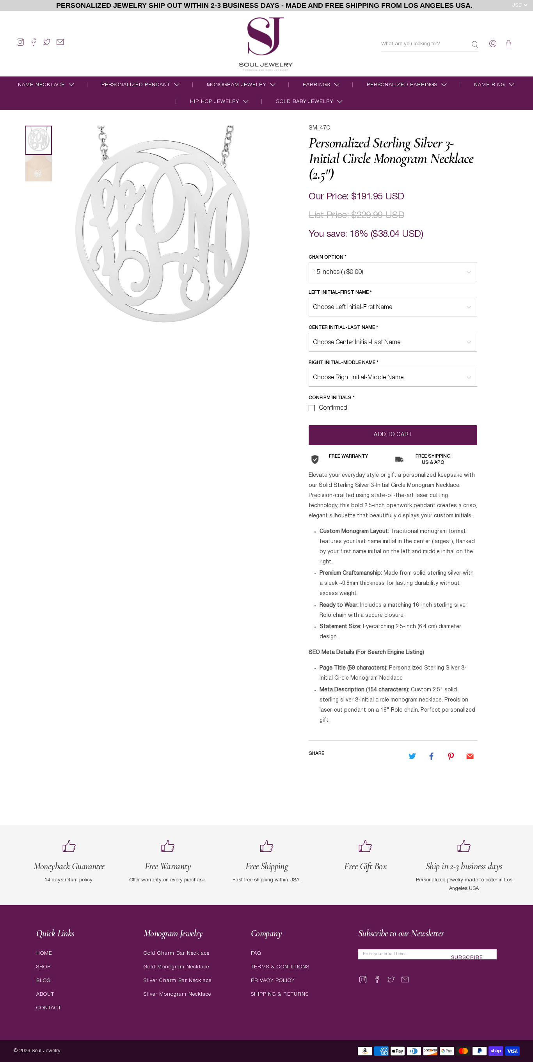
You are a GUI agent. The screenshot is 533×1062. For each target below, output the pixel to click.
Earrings (316, 85)
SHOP (43, 967)
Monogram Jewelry (236, 85)
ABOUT (45, 994)
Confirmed (333, 408)
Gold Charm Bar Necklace (177, 953)
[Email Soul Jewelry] (60, 45)
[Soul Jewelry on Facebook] (33, 45)
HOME (44, 953)
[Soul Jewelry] (266, 44)
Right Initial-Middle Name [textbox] (343, 363)
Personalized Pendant (135, 85)
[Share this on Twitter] (412, 756)
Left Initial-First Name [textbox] (340, 292)
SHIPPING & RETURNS (280, 994)
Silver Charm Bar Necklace (177, 981)
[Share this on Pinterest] (450, 756)
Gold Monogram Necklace (176, 967)
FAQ (256, 953)
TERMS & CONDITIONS (280, 967)
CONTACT (48, 1008)
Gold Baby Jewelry (304, 101)
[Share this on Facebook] (431, 756)
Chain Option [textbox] (327, 257)
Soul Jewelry (46, 1051)
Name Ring (489, 85)
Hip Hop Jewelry (214, 101)
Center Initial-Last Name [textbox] (343, 327)
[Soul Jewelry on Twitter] (47, 45)
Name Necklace (41, 85)
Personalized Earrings (402, 85)
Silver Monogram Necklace (177, 994)
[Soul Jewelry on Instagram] (20, 45)
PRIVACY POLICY (273, 981)
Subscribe (467, 957)
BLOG (43, 981)
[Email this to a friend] (469, 756)
